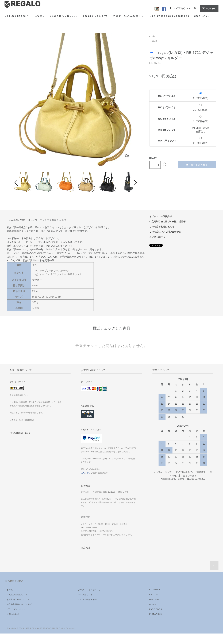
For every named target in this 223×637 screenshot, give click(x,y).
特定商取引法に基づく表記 (19, 604)
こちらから (86, 473)
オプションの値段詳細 (160, 216)
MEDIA (152, 604)
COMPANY (154, 590)
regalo (152, 36)
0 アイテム (211, 9)
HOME (40, 15)
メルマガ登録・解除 (87, 599)
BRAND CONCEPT (63, 15)
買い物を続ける (157, 237)
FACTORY (154, 595)
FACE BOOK (155, 609)
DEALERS (154, 599)
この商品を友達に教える (161, 226)
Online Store (16, 15)
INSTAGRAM (155, 614)
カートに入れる (199, 164)
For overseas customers (169, 15)
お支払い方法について (17, 595)
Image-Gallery (95, 15)
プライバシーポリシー (17, 609)
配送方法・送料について (18, 599)
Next (134, 182)
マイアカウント (181, 8)
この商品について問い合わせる (165, 231)
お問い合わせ (13, 614)
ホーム (10, 590)
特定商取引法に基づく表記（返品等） (168, 221)
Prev (16, 182)
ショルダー (154, 41)
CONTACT (202, 15)
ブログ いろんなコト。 (129, 15)
